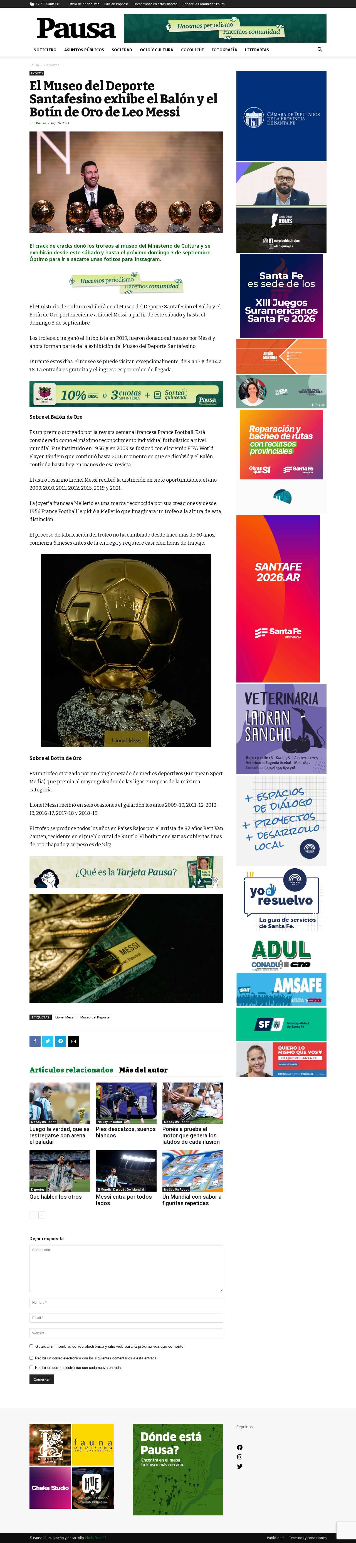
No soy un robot (43, 1122)
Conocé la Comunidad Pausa (203, 4)
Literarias (257, 49)
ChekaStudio (95, 1537)
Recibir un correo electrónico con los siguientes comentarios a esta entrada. (96, 1358)
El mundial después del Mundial (121, 1189)
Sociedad (122, 49)
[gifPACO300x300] (281, 336)
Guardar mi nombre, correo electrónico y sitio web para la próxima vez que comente (109, 1346)
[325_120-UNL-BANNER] (281, 512)
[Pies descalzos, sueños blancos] (126, 1103)
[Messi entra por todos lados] (126, 1171)
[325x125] (281, 1075)
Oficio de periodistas (83, 4)
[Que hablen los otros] (59, 1171)
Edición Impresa (116, 4)
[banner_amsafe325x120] (281, 1004)
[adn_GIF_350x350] (281, 864)
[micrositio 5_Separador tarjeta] (126, 872)
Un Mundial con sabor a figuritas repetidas (192, 1199)
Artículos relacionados (71, 1070)
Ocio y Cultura (156, 49)
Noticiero (44, 49)
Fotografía (224, 49)
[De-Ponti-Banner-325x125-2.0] (281, 406)
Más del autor (143, 1070)
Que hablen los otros (55, 1196)
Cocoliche (192, 49)
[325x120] (281, 1039)
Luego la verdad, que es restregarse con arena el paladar (59, 1135)
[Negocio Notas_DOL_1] (126, 394)
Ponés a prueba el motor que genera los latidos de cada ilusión (191, 1135)
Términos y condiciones (308, 1537)
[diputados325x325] (281, 159)
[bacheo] (281, 478)
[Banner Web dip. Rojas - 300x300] (281, 251)
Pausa (34, 65)
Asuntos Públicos (84, 49)
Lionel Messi (64, 1017)
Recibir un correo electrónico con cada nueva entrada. (78, 1368)
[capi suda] (278, 681)
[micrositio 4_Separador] (126, 283)
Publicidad (275, 1537)
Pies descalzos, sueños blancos (126, 1132)
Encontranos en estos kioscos (155, 4)
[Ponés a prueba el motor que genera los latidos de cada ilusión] (192, 1103)
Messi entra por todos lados (124, 1199)
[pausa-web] (281, 372)
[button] (320, 50)
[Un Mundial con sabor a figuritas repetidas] (192, 1171)
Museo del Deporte (95, 1017)
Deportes (37, 73)
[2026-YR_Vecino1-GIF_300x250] (281, 935)
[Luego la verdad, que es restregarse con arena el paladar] (59, 1103)
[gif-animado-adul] (281, 970)
